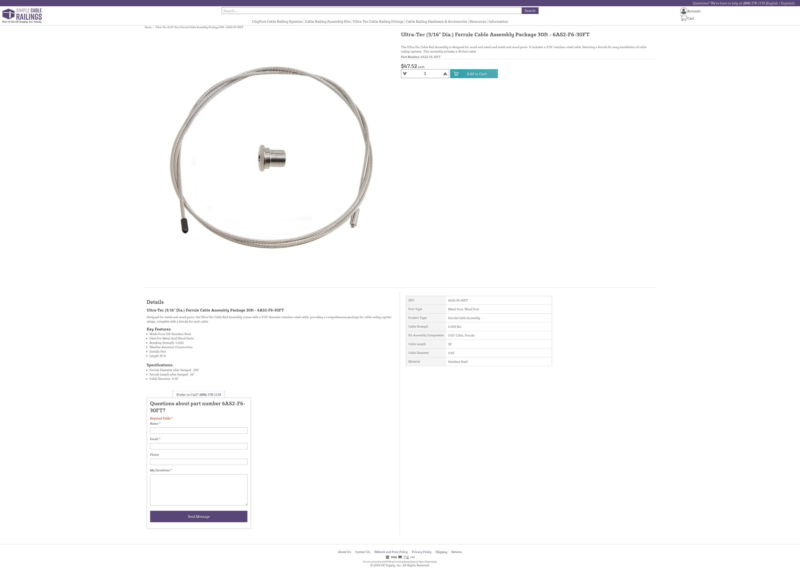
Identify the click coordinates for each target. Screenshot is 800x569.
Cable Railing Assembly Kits (328, 21)
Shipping (441, 552)
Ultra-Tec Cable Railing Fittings (378, 21)
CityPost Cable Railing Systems (277, 21)
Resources (478, 21)
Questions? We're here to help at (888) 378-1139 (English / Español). (744, 3)
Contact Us (362, 552)
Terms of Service (425, 562)
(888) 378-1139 (210, 394)
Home (148, 27)
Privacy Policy (421, 552)
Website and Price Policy (391, 552)
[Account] (683, 11)
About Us (344, 552)
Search (530, 10)
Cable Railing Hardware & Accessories (436, 21)
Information (498, 21)
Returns (456, 552)
